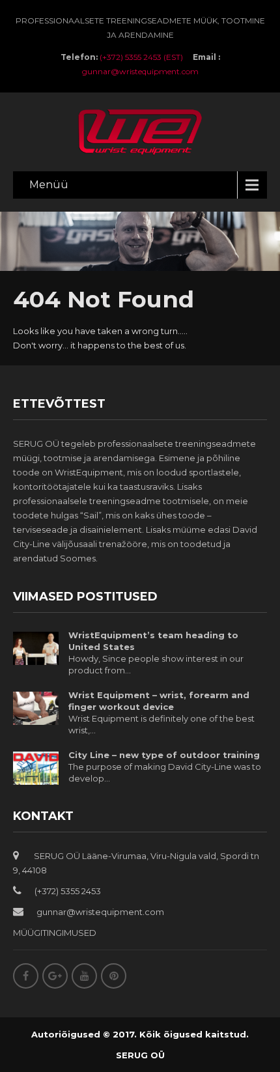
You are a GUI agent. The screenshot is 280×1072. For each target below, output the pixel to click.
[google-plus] (55, 976)
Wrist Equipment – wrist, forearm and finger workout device (158, 701)
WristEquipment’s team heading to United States (153, 641)
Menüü (48, 184)
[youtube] (84, 976)
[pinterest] (113, 976)
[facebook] (25, 976)
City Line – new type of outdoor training (164, 755)
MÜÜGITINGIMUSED (54, 932)
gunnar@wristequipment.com (140, 71)
